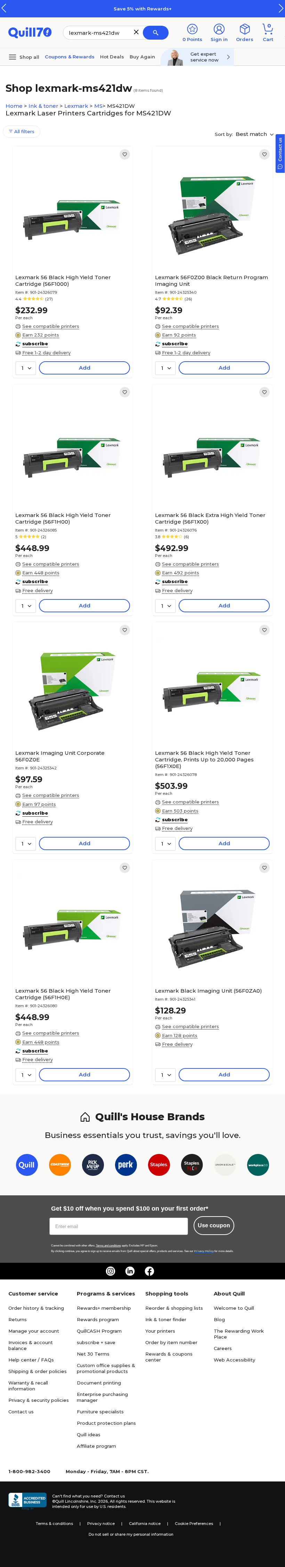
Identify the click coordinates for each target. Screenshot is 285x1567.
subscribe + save (96, 1342)
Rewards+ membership (104, 1308)
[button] (281, 8)
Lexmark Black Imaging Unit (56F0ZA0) (208, 990)
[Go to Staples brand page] (159, 1166)
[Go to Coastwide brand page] (59, 1166)
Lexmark (77, 106)
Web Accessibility (234, 1360)
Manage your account (33, 1331)
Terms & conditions (54, 1523)
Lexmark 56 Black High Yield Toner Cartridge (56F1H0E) (63, 994)
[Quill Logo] (30, 32)
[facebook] (149, 1271)
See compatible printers (50, 326)
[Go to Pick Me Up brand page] (92, 1166)
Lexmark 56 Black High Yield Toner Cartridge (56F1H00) (63, 518)
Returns (17, 1319)
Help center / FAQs (31, 1360)
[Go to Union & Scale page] (225, 1166)
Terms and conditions (108, 1245)
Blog (219, 1319)
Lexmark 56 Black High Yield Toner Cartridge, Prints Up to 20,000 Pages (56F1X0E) (204, 759)
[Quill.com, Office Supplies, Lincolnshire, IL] (27, 1501)
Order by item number (171, 1342)
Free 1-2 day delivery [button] (46, 352)
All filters (23, 131)
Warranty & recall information (28, 1385)
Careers (223, 1348)
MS (98, 106)
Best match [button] (252, 134)
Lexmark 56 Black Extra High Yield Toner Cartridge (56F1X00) (210, 518)
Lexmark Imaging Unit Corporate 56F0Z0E (60, 756)
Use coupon (214, 1225)
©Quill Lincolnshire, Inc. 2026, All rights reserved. (99, 1501)
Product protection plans (106, 1423)
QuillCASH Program (99, 1331)
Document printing (99, 1383)
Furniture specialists (100, 1411)
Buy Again (142, 56)
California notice (145, 1523)
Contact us (21, 1411)
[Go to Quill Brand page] (26, 1166)
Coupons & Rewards (70, 56)
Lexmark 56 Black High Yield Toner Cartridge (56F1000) (63, 280)
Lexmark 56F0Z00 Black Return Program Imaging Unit (211, 280)
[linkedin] (130, 1271)
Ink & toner (44, 106)
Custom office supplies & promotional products (106, 1368)
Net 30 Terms (93, 1354)
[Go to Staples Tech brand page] (192, 1166)
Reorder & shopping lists (174, 1308)
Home (15, 106)
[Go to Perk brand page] (125, 1166)
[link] (125, 154)
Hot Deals (112, 56)
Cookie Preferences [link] (194, 1523)
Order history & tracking (36, 1308)
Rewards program (98, 1319)
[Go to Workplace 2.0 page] (258, 1166)
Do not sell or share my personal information (131, 1534)
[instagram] (110, 1271)
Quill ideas (88, 1434)
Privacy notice (101, 1523)
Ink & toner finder (165, 1319)
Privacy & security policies (38, 1400)
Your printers (160, 1331)
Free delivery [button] (37, 590)
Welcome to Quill (234, 1308)
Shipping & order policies (37, 1371)
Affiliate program (96, 1446)
